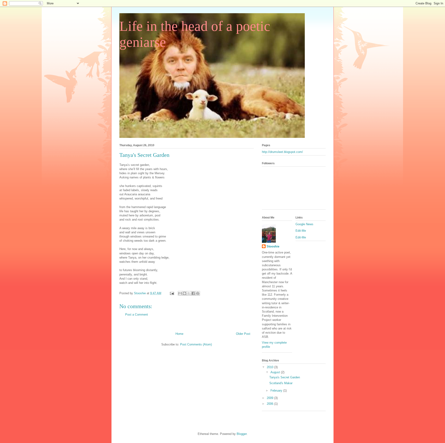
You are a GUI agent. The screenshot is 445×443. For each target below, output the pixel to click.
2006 (270, 403)
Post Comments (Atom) (196, 344)
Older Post (243, 333)
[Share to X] (189, 293)
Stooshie (273, 246)
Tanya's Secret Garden (284, 377)
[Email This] (180, 293)
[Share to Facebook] (193, 293)
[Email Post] (171, 293)
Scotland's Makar (280, 383)
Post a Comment (136, 314)
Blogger (242, 434)
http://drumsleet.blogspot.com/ (282, 152)
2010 (270, 367)
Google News (304, 224)
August (275, 372)
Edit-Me (301, 230)
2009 (270, 398)
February (276, 390)
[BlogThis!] (184, 293)
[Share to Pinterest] (197, 293)
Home (179, 333)
